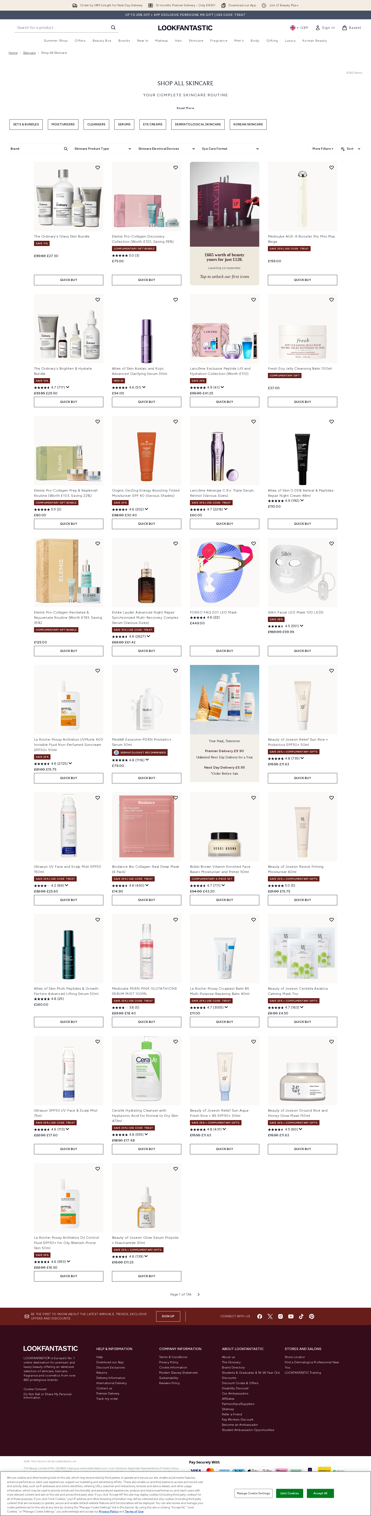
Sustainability (168, 1378)
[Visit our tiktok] (301, 1316)
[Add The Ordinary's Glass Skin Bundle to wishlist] (97, 167)
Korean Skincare (248, 124)
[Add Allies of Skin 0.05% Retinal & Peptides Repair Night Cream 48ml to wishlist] (331, 421)
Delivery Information (111, 1378)
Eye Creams (152, 124)
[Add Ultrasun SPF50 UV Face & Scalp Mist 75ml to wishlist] (97, 1041)
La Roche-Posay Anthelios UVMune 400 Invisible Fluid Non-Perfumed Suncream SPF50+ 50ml (68, 744)
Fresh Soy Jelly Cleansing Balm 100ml (300, 368)
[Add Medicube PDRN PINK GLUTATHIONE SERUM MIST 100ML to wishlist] (175, 919)
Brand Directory (233, 1367)
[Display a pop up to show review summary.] (68, 387)
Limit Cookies (289, 1493)
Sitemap (228, 1409)
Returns (101, 1373)
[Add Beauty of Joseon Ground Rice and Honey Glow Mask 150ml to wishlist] (331, 1041)
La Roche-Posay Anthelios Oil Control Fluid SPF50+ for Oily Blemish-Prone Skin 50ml (66, 1242)
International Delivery (111, 1383)
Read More (185, 108)
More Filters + (323, 149)
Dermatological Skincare (198, 124)
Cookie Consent (35, 1389)
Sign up (168, 1316)
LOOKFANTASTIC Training (303, 1373)
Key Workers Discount (238, 1419)
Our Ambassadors (235, 1393)
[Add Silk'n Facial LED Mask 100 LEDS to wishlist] (331, 543)
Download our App (110, 1362)
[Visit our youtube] (291, 1316)
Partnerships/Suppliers (238, 1404)
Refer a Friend (232, 1414)
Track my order (107, 1399)
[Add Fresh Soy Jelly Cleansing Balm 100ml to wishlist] (331, 299)
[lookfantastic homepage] (185, 27)
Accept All (320, 1493)
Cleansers (96, 124)
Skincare (29, 53)
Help (99, 1357)
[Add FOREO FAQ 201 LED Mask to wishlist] (253, 543)
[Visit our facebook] (259, 1316)
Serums (124, 124)
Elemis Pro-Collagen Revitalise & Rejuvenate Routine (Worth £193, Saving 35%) (68, 617)
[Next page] (198, 1294)
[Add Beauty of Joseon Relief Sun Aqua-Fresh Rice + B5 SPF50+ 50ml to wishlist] (253, 1041)
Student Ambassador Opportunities (248, 1430)
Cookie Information (173, 1367)
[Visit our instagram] (280, 1316)
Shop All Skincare (185, 84)
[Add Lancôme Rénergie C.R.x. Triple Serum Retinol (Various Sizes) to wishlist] (253, 421)
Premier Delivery (108, 1393)
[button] (224, 223)
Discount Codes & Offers (240, 1383)
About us (228, 1357)
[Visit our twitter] (270, 1316)
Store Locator (295, 1357)
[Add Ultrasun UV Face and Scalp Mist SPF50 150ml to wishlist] (97, 797)
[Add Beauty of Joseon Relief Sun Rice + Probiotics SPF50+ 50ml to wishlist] (331, 670)
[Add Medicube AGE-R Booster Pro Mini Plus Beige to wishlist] (331, 167)
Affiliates (228, 1399)
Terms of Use (134, 1511)
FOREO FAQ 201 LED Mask (213, 612)
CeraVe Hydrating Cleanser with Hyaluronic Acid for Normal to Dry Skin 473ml (145, 1115)
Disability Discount (235, 1388)
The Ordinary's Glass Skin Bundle (62, 236)
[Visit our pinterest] (311, 1316)
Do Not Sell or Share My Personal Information (47, 1396)
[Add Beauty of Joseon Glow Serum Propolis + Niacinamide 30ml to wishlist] (175, 1168)
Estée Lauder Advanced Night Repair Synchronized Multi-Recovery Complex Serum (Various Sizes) (145, 617)
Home (13, 53)
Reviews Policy (169, 1383)
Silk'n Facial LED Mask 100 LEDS (296, 612)
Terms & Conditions (173, 1357)
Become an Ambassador (240, 1425)
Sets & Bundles (26, 124)
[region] (185, 1493)
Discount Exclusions (110, 1367)
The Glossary (231, 1362)
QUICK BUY (68, 280)
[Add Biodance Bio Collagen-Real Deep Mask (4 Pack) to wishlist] (175, 797)
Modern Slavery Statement (178, 1373)
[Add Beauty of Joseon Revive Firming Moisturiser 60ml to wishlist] (331, 797)
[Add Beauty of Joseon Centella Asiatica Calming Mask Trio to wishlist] (331, 919)
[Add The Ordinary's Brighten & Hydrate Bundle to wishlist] (97, 299)
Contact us (104, 1388)
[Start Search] (113, 27)
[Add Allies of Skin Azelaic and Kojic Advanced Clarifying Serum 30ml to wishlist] (175, 299)
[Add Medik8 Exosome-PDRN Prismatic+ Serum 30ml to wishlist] (175, 670)
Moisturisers (63, 124)
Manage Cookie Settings (253, 1493)
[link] (325, 27)
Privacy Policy (168, 1362)
